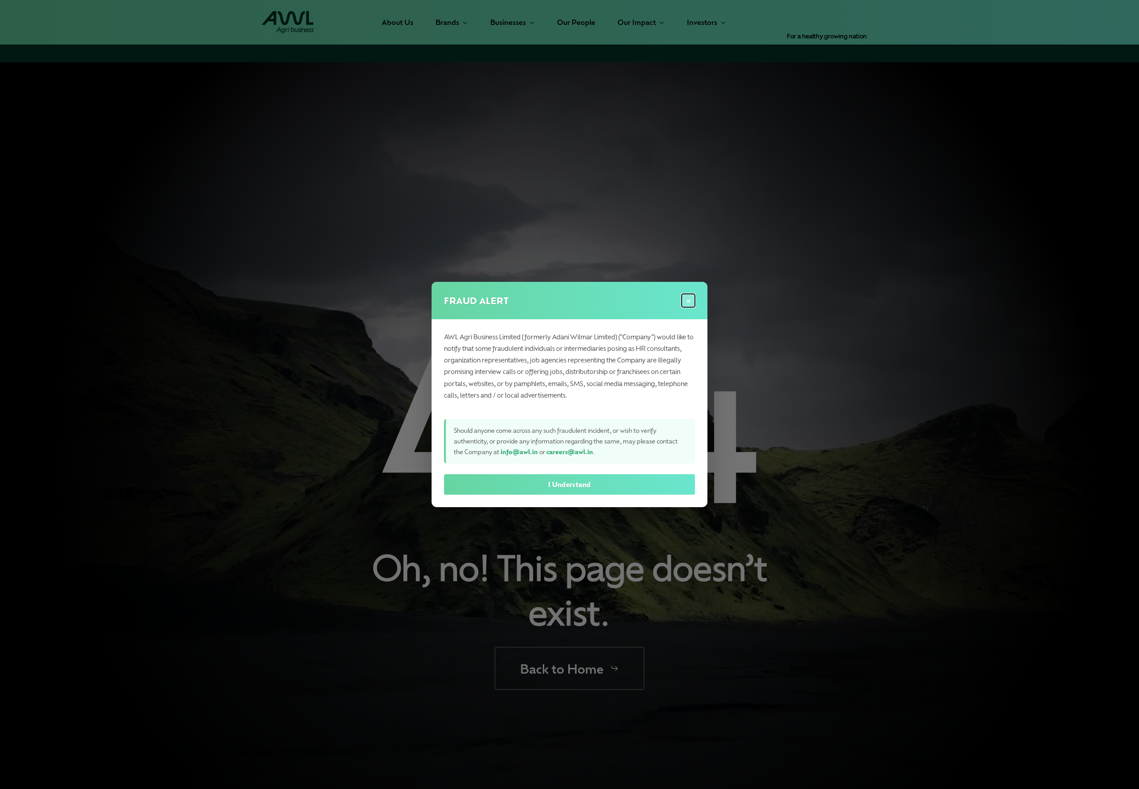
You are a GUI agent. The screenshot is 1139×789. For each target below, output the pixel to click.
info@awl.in (519, 451)
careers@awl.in (569, 451)
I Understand (569, 484)
